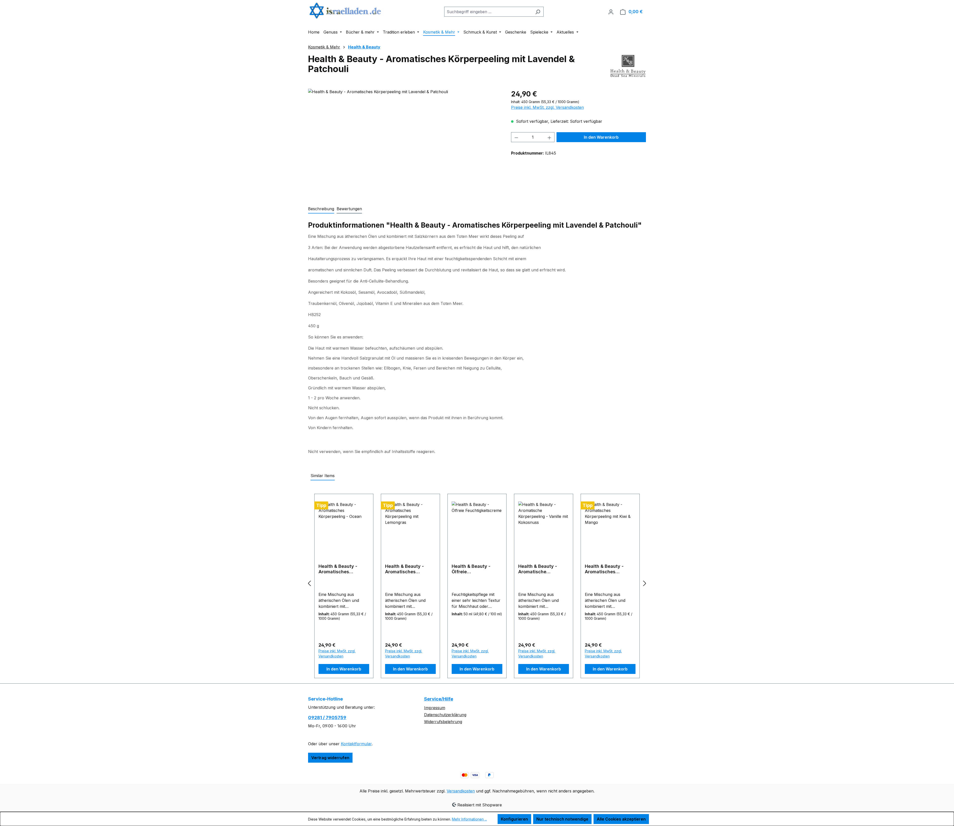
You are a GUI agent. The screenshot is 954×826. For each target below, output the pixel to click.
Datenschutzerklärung (445, 714)
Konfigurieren (514, 819)
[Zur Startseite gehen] (345, 10)
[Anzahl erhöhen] (549, 137)
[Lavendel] (404, 142)
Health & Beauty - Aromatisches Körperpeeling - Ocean (343, 569)
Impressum (434, 707)
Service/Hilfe (438, 699)
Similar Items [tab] (323, 475)
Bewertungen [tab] (349, 208)
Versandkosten (461, 790)
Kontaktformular (356, 743)
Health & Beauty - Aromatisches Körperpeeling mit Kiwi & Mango (609, 569)
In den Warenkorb (601, 137)
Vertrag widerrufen (330, 757)
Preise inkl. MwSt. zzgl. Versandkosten (547, 107)
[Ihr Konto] (611, 12)
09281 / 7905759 (327, 717)
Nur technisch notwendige (562, 819)
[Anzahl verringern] (516, 137)
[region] (404, 142)
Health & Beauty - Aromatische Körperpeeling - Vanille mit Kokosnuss (543, 569)
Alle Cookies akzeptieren (621, 819)
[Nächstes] (644, 583)
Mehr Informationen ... (469, 819)
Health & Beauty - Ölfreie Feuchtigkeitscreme (473, 569)
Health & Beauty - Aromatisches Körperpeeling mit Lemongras (404, 569)
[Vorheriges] (309, 583)
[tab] (321, 209)
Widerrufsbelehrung (443, 721)
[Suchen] (538, 12)
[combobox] (488, 12)
